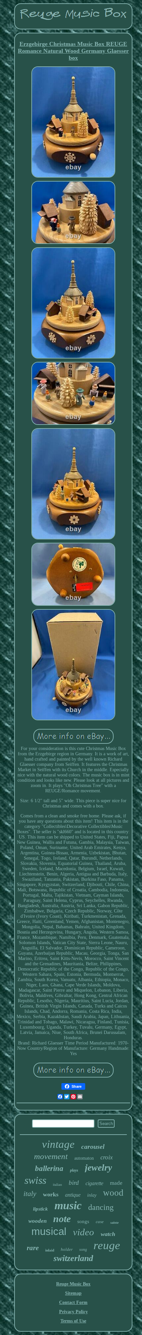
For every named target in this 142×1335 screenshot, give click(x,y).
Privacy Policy (73, 1311)
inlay (91, 1195)
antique (73, 1195)
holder (67, 1249)
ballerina (49, 1168)
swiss (35, 1180)
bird (74, 1182)
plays (74, 1170)
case (100, 1221)
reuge (106, 1245)
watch (108, 1234)
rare (33, 1248)
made (116, 1183)
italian (57, 1184)
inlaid (49, 1250)
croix (106, 1157)
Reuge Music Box (73, 1284)
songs (83, 1221)
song (83, 1249)
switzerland (73, 1258)
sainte (114, 1222)
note (62, 1218)
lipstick (40, 1209)
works (50, 1194)
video (83, 1232)
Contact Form (73, 1302)
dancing (101, 1207)
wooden (37, 1221)
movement (51, 1156)
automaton (84, 1158)
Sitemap (73, 1293)
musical (48, 1231)
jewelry (98, 1167)
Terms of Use (73, 1320)
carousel (93, 1146)
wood (113, 1193)
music (68, 1205)
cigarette (94, 1183)
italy (29, 1193)
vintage (58, 1144)
